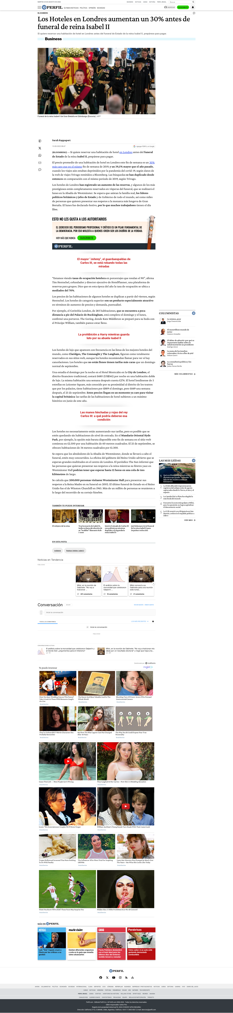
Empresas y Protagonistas (142, 986)
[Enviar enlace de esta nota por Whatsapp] (40, 155)
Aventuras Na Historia (111, 994)
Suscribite (183, 7)
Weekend (100, 990)
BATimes (135, 990)
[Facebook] (100, 977)
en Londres (125, 152)
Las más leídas (170, 460)
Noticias (138, 2)
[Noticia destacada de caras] (111, 930)
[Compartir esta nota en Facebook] (40, 141)
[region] (96, 634)
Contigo (98, 994)
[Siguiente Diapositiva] (153, 583)
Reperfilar (119, 986)
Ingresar (171, 7)
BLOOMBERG (43, 13)
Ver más (188, 520)
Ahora (37, 986)
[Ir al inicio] (52, 7)
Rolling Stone (126, 994)
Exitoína (152, 2)
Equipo (124, 997)
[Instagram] (120, 977)
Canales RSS (83, 997)
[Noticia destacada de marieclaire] (81, 930)
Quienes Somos (94, 997)
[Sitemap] (132, 978)
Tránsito (150, 997)
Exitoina (170, 986)
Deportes (97, 986)
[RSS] (126, 978)
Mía (129, 990)
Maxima (152, 994)
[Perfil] (52, 924)
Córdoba (110, 986)
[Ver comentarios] (193, 13)
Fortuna (108, 990)
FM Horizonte (145, 990)
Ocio (104, 986)
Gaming (177, 986)
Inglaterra (57, 551)
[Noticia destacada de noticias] (52, 930)
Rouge (124, 990)
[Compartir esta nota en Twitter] (40, 148)
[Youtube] (113, 978)
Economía (63, 986)
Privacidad (117, 997)
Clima (90, 986)
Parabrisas (117, 990)
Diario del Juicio (192, 986)
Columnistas (169, 313)
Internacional (81, 986)
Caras (145, 2)
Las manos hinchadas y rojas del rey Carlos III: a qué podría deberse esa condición (104, 416)
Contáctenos (107, 997)
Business (130, 2)
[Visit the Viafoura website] (150, 663)
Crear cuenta (149, 604)
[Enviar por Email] (40, 163)
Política (83, 8)
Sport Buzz (137, 994)
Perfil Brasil (161, 2)
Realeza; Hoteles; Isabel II (75, 551)
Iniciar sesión (138, 604)
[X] (107, 977)
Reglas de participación (137, 997)
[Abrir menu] (39, 7)
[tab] (48, 622)
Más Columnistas (184, 374)
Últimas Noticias (71, 8)
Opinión (92, 8)
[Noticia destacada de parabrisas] (141, 930)
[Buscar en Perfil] (193, 2)
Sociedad (101, 8)
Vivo (183, 986)
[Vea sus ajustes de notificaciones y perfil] (192, 7)
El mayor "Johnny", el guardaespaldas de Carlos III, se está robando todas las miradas (103, 262)
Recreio (145, 994)
